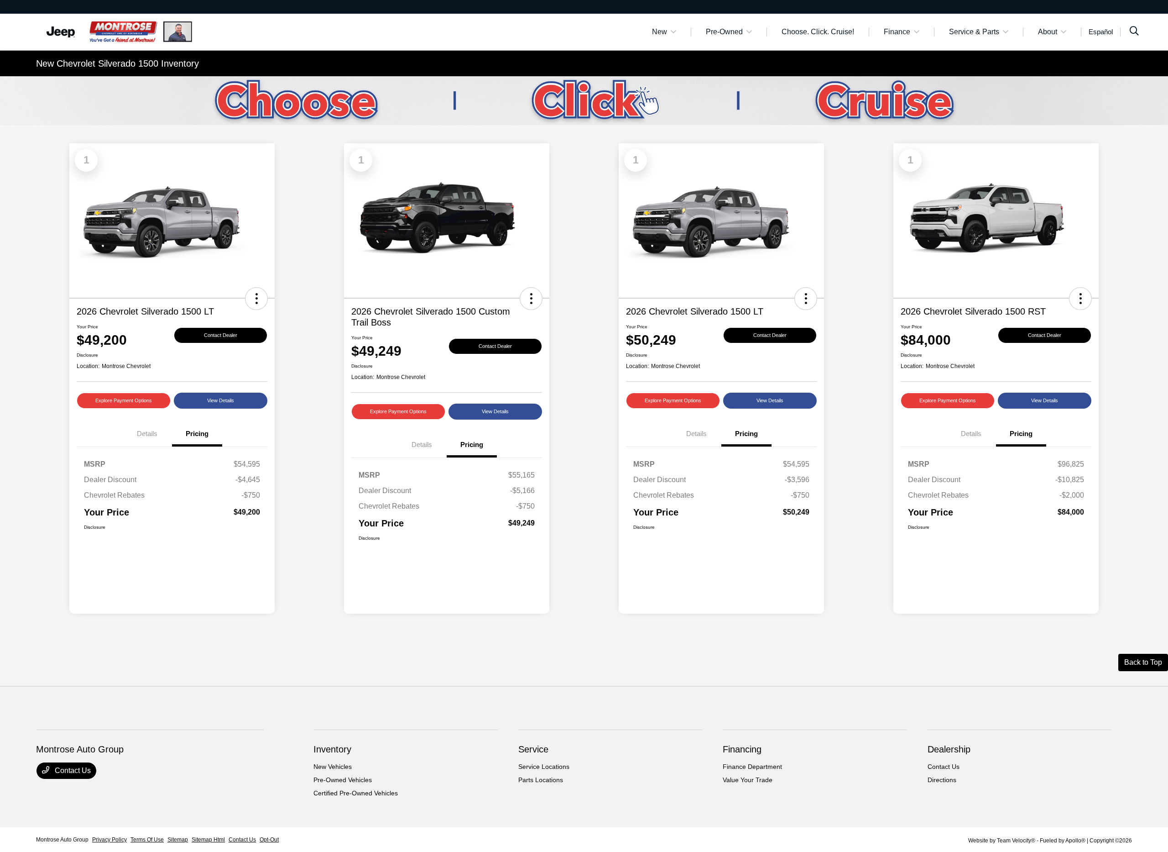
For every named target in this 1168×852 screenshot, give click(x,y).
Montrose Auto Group (62, 839)
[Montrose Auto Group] (114, 31)
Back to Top (1143, 662)
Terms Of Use (147, 839)
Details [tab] (147, 433)
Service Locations (543, 766)
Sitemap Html (208, 839)
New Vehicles (332, 766)
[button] (256, 298)
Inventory (332, 749)
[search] (1134, 32)
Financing (742, 749)
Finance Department (752, 766)
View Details (220, 400)
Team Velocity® (1016, 840)
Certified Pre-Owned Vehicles (355, 793)
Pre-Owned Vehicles (342, 780)
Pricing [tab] (197, 433)
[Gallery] (584, 100)
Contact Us (72, 770)
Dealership (949, 749)
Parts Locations (540, 780)
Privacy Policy (109, 839)
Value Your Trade (747, 780)
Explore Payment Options (123, 400)
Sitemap (177, 839)
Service (533, 749)
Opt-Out (269, 839)
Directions (942, 780)
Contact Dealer (220, 335)
